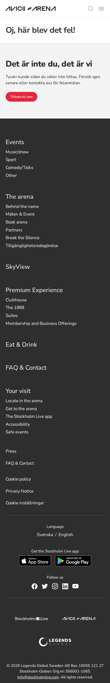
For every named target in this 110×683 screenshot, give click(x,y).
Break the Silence (22, 238)
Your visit (18, 391)
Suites (12, 315)
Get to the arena (21, 409)
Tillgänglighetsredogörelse (32, 246)
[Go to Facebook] (34, 586)
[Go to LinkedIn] (65, 586)
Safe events (17, 432)
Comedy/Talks (19, 167)
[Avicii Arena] (31, 8)
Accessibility (18, 424)
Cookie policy (18, 479)
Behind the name (22, 206)
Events (15, 142)
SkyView (18, 267)
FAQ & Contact (26, 368)
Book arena (16, 222)
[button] (90, 8)
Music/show (17, 152)
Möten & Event (20, 214)
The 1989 (15, 308)
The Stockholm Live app (29, 416)
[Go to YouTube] (75, 586)
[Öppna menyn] (101, 8)
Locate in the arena (24, 401)
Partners (14, 230)
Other (11, 175)
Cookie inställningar (25, 503)
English (66, 535)
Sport (11, 160)
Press (11, 451)
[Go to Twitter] (45, 586)
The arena (20, 197)
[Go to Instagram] (55, 586)
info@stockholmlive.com (38, 677)
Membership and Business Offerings (41, 323)
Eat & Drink (21, 345)
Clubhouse (16, 300)
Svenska (45, 535)
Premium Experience (34, 290)
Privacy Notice (20, 491)
